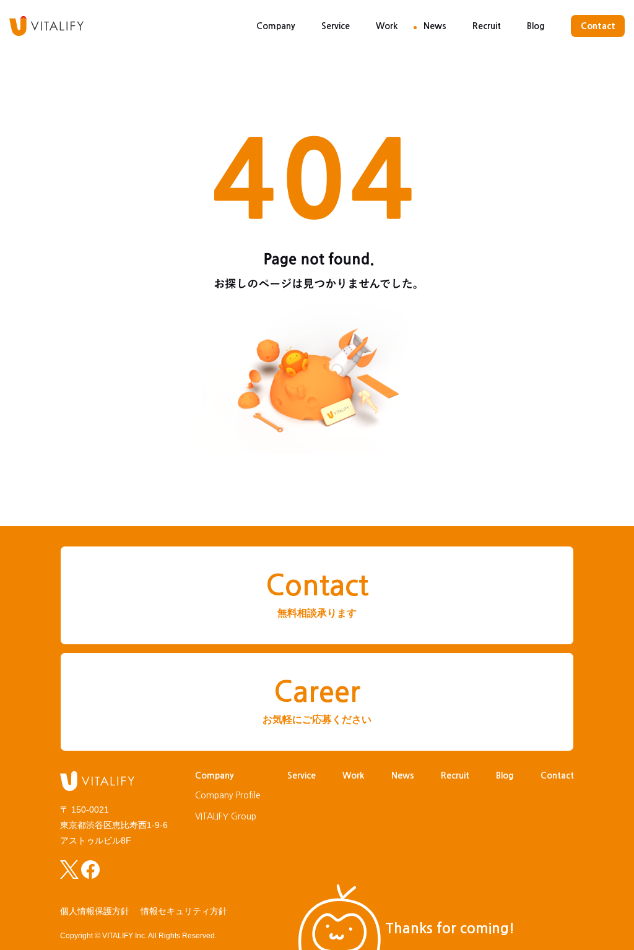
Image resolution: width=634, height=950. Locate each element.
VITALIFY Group (225, 816)
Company (275, 26)
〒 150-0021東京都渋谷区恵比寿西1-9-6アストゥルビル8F (114, 825)
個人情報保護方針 (94, 911)
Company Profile (228, 795)
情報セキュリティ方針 (184, 911)
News (434, 26)
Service (335, 26)
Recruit (486, 26)
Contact (598, 26)
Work (386, 26)
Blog (536, 26)
